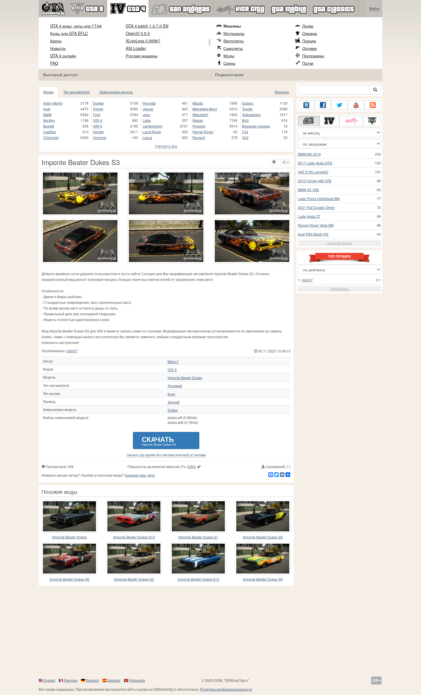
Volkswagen (251, 114)
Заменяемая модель (116, 91)
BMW (47, 114)
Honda (98, 131)
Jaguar (148, 108)
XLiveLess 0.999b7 (143, 41)
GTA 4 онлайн (63, 55)
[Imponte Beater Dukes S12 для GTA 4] (198, 558)
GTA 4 (97, 120)
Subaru (247, 103)
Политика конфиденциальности (226, 689)
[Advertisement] (210, 632)
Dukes (173, 410)
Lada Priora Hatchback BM (319, 198)
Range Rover (202, 131)
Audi (46, 108)
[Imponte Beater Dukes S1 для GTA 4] (198, 516)
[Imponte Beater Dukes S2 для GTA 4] (134, 558)
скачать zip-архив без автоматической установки (166, 455)
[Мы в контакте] (306, 105)
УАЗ (245, 137)
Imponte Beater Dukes (185, 377)
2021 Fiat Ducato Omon (316, 207)
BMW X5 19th (308, 189)
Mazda (197, 103)
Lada (147, 120)
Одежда (309, 33)
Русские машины (142, 55)
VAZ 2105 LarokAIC (313, 171)
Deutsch (92, 680)
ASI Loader (136, 48)
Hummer (100, 137)
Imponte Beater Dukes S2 (134, 579)
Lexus (147, 137)
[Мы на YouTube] (356, 105)
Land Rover (152, 131)
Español (113, 680)
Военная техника (256, 126)
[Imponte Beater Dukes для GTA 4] (69, 516)
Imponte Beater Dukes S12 (198, 579)
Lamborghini (152, 126)
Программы (313, 55)
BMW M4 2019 (309, 154)
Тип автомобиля (76, 91)
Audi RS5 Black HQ (313, 234)
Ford (96, 114)
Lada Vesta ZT (309, 216)
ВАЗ (245, 120)
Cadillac (49, 131)
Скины (229, 63)
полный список (339, 242)
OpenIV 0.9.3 (138, 33)
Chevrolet (50, 137)
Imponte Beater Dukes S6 (69, 579)
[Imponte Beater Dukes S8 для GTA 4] (263, 516)
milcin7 (72, 350)
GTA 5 (97, 126)
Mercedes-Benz (204, 108)
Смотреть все (166, 146)
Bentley (49, 120)
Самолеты (233, 48)
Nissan (197, 120)
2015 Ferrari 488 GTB (314, 180)
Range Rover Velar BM (316, 225)
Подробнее (339, 288)
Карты (56, 41)
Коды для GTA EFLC (69, 33)
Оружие (309, 48)
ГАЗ (245, 131)
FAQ (54, 63)
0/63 (191, 466)
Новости (58, 48)
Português (137, 680)
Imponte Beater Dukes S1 (198, 537)
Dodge (98, 103)
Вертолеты (233, 41)
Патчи (307, 63)
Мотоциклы (234, 33)
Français (70, 680)
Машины (232, 26)
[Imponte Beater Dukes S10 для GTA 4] (134, 516)
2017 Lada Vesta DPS (315, 162)
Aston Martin (53, 103)
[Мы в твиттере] (339, 105)
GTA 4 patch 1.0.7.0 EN (147, 26)
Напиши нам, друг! (140, 475)
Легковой (175, 385)
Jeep (146, 114)
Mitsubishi (200, 114)
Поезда (309, 41)
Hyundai (149, 103)
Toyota (247, 108)
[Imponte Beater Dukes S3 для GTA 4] (80, 193)
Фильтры (282, 91)
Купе (171, 394)
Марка (48, 91)
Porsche (198, 126)
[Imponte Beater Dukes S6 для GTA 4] (69, 558)
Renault (198, 137)
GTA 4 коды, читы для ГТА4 (76, 26)
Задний (174, 402)
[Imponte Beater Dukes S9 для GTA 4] (263, 558)
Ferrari (98, 108)
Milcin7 (173, 361)
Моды (228, 55)
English (49, 680)
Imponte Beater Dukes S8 (263, 537)
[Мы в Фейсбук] (322, 105)
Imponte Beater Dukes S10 (134, 537)
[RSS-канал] (372, 105)
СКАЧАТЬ (159, 440)
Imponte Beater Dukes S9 (263, 579)
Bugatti (48, 126)
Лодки (307, 26)
